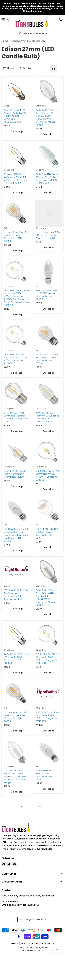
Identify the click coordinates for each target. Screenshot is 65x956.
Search (14, 943)
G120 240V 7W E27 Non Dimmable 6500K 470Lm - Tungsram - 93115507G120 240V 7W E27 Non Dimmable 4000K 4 (16, 298)
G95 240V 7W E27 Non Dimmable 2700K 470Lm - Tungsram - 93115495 (48, 717)
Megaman (41, 170)
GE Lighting (9, 170)
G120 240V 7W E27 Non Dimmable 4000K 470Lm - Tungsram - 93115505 (48, 475)
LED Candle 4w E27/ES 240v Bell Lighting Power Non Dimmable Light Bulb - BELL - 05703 (16, 534)
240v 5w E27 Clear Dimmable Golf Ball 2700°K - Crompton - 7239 (16, 417)
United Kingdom (31, 919)
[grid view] (53, 68)
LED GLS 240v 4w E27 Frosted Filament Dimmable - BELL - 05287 (47, 533)
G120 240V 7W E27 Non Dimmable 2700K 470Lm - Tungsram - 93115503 (48, 659)
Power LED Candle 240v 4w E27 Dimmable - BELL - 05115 (46, 775)
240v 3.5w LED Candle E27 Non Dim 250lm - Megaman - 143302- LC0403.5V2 (48, 178)
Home (5, 41)
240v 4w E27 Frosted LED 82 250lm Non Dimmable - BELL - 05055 (47, 295)
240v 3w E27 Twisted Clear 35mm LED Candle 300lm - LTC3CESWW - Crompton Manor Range (47, 597)
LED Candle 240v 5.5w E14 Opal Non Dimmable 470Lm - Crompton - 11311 (16, 595)
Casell (7, 106)
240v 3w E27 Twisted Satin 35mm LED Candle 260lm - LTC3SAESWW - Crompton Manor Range (47, 117)
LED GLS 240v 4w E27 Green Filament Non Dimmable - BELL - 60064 (15, 717)
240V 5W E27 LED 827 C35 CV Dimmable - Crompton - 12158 (15, 473)
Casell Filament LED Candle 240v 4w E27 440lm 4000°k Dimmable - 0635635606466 (15, 115)
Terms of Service (29, 943)
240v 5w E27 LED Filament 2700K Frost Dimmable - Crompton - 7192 (47, 417)
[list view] (60, 68)
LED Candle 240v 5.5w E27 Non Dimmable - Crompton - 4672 (48, 235)
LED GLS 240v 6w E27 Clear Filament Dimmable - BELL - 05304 (15, 237)
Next (39, 806)
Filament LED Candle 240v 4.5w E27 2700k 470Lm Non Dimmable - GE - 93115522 (16, 178)
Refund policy (47, 943)
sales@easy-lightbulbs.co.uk (24, 904)
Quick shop (17, 131)
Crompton (41, 106)
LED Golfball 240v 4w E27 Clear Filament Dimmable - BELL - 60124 (47, 359)
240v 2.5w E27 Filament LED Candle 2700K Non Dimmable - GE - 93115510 (16, 659)
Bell (5, 228)
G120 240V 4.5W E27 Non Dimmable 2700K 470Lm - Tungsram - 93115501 (16, 359)
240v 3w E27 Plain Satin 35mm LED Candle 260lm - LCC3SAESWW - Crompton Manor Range (16, 776)
